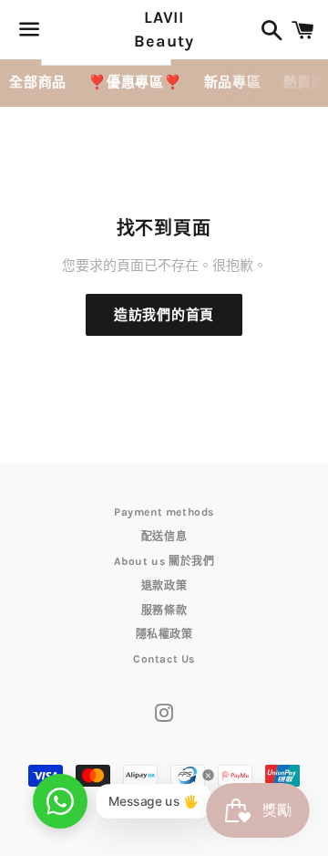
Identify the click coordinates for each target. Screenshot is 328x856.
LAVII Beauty (163, 28)
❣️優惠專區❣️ (135, 82)
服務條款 (164, 610)
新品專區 (232, 82)
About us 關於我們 (164, 561)
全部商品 (38, 82)
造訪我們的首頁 (164, 315)
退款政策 (164, 585)
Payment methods (164, 512)
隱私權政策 (164, 634)
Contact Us (164, 658)
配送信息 (164, 536)
